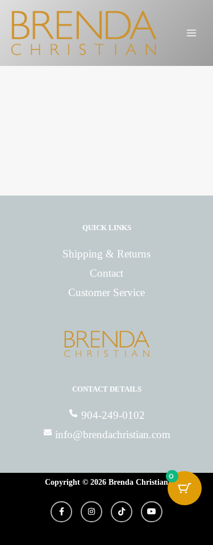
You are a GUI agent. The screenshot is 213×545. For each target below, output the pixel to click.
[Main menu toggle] (191, 33)
